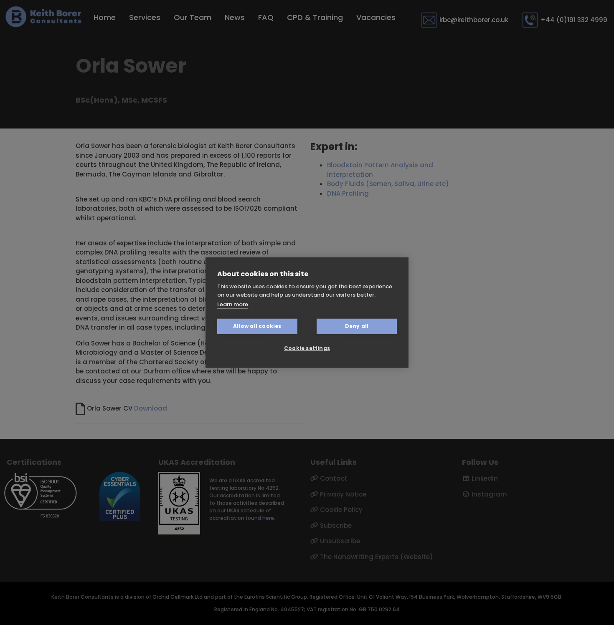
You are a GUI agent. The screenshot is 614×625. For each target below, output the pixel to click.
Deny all (357, 326)
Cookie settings (307, 348)
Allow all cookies (257, 326)
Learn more (232, 304)
